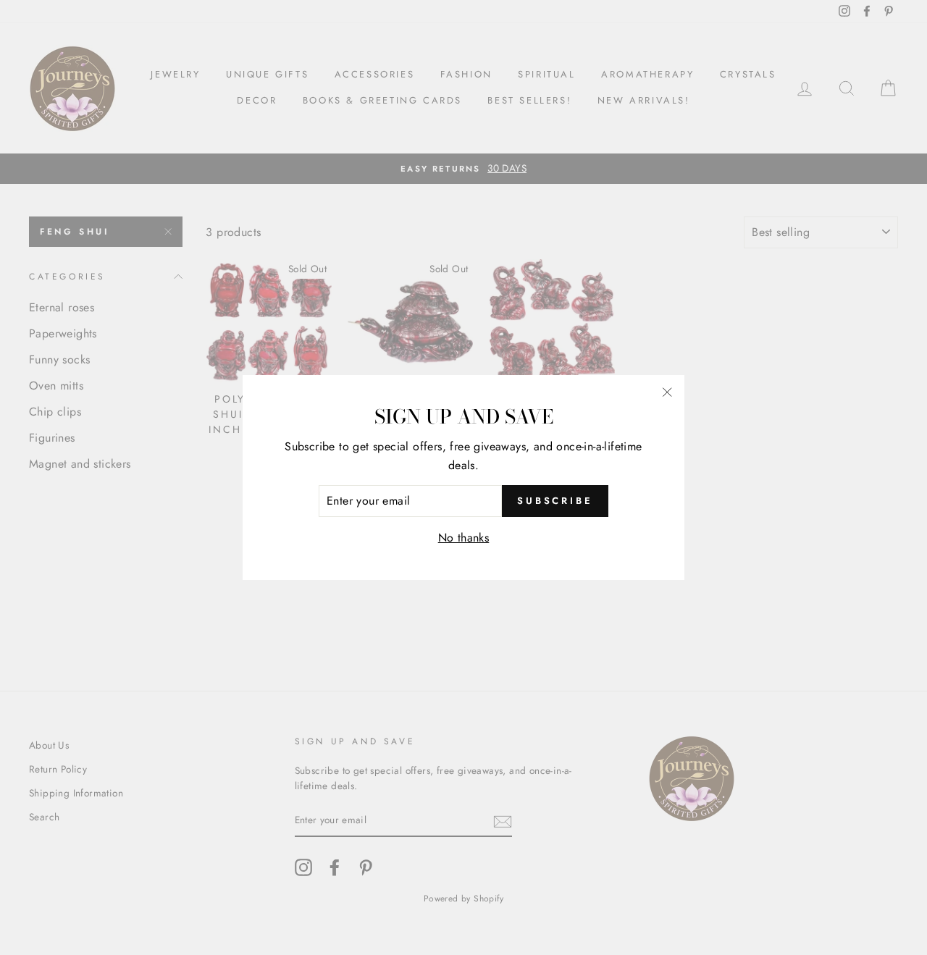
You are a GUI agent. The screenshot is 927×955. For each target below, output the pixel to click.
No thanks (464, 537)
